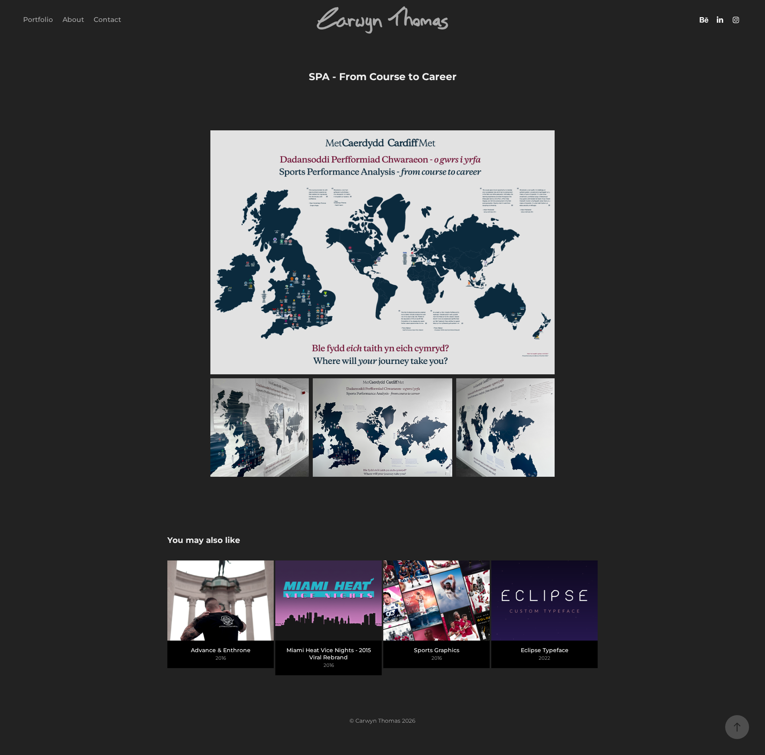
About (73, 20)
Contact (107, 20)
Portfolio (38, 20)
